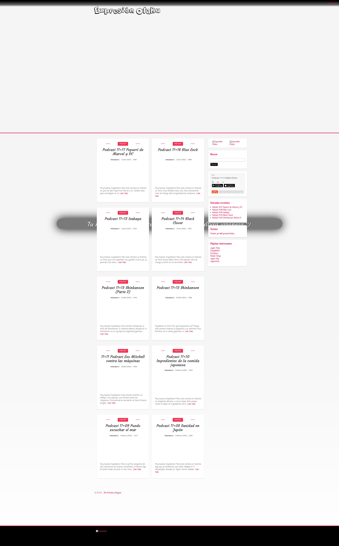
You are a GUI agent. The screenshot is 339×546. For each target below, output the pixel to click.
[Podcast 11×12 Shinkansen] (178, 309)
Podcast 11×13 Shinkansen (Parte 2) (226, 218)
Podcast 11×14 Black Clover (222, 215)
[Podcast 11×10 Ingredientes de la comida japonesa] (178, 380)
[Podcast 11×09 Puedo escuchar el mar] (123, 447)
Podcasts (334, 3)
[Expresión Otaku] (127, 10)
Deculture (214, 253)
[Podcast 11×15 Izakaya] (123, 240)
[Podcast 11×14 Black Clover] (178, 240)
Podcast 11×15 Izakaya (220, 212)
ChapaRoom (215, 250)
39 (105, 492)
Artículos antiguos (113, 492)
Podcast (123, 144)
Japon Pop (214, 258)
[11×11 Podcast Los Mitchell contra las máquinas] (123, 378)
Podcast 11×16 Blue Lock (221, 210)
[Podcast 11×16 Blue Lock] (178, 171)
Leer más (124, 193)
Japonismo (214, 261)
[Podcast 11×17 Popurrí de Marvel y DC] (123, 171)
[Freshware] (101, 531)
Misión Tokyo (215, 256)
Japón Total (215, 248)
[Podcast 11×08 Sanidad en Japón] (178, 447)
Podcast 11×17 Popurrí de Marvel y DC (227, 207)
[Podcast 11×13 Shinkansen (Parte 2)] (123, 309)
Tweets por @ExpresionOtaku (222, 233)
